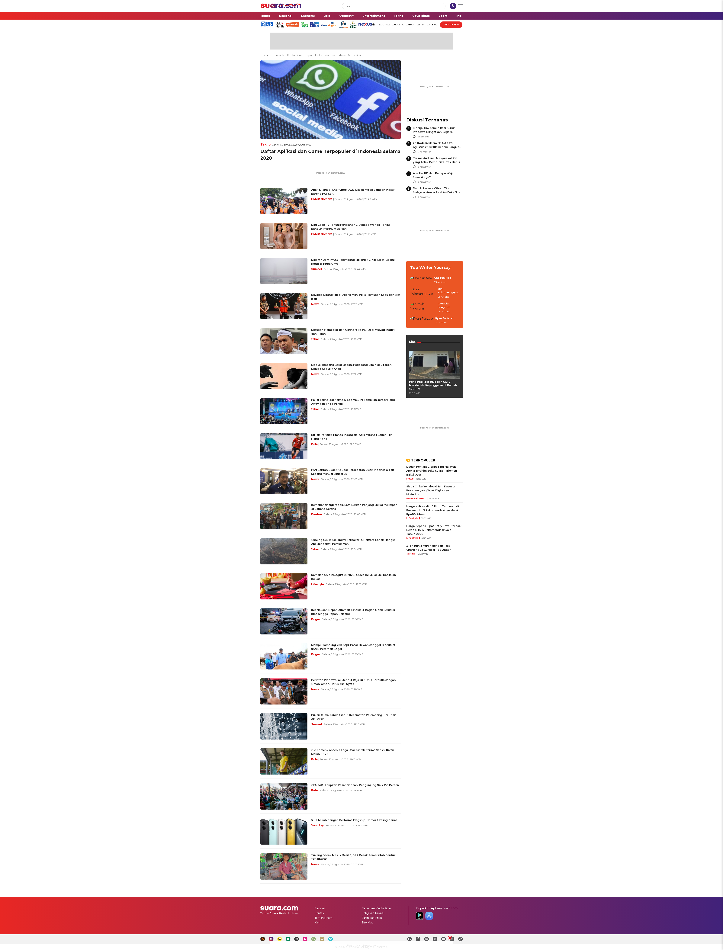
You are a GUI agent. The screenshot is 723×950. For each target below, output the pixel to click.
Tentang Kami (324, 918)
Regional (450, 24)
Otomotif (346, 16)
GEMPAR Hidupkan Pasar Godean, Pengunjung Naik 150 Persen (355, 785)
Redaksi (320, 908)
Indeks (461, 16)
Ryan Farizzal (444, 318)
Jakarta (397, 24)
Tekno (398, 16)
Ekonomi (308, 16)
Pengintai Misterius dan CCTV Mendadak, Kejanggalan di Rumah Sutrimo (433, 385)
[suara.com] (280, 7)
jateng (432, 24)
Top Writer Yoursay (430, 267)
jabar (410, 24)
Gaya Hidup (421, 16)
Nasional (285, 16)
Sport (443, 16)
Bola (327, 16)
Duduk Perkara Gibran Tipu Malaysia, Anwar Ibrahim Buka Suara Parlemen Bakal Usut (438, 192)
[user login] (453, 6)
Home (265, 16)
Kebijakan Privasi (373, 913)
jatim (421, 24)
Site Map (367, 922)
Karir (317, 922)
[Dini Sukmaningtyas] (423, 293)
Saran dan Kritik (372, 918)
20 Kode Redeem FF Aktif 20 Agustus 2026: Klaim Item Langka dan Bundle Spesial (436, 147)
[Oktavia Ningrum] (423, 308)
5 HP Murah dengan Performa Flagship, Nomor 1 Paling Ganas (354, 820)
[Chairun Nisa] (421, 280)
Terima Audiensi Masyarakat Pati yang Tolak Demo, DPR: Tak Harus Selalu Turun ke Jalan (436, 162)
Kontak (319, 913)
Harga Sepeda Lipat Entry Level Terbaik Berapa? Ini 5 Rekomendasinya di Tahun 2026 (433, 530)
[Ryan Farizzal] (421, 320)
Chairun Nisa (442, 277)
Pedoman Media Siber (376, 908)
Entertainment (374, 16)
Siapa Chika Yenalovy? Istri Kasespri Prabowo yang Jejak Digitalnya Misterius (431, 490)
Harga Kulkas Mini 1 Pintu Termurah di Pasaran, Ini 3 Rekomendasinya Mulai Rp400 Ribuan (432, 510)
